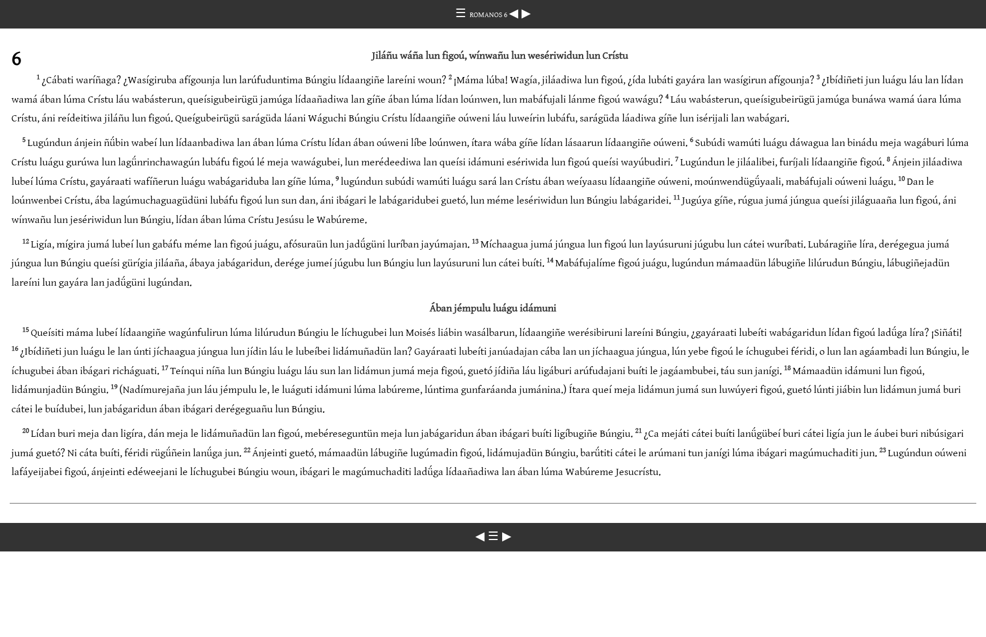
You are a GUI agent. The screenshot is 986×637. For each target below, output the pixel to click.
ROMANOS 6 (489, 14)
